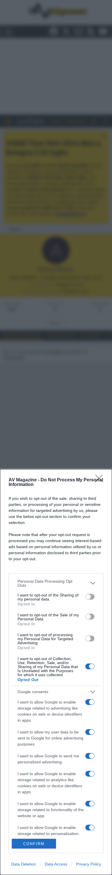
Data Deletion (23, 864)
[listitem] (56, 583)
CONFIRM (34, 844)
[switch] (89, 597)
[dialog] (56, 672)
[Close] (100, 480)
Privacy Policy (88, 864)
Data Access (56, 864)
